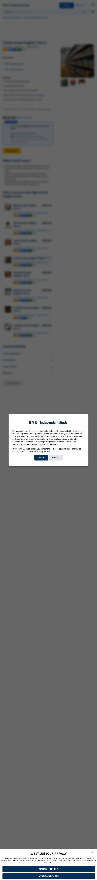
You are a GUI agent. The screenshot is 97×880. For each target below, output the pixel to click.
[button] (92, 852)
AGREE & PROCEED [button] (48, 876)
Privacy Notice (43, 451)
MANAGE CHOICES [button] (48, 869)
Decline (55, 457)
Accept (41, 457)
